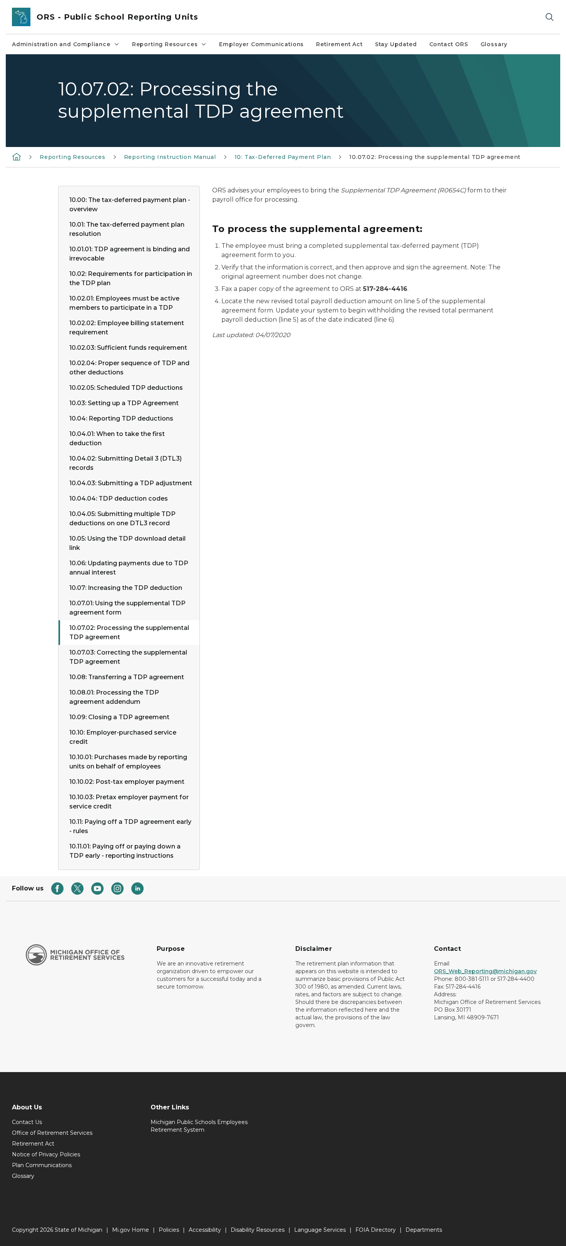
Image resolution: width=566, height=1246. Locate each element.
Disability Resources (258, 1229)
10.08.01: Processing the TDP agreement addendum (114, 697)
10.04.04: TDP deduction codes (118, 498)
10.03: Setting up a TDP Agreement (124, 403)
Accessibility (205, 1229)
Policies (169, 1229)
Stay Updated (396, 44)
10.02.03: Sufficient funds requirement (128, 347)
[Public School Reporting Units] (16, 156)
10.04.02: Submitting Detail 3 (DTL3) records (125, 463)
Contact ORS (448, 44)
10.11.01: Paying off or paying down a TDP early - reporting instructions (125, 851)
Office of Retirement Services (52, 1132)
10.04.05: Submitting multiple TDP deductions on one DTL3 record (122, 518)
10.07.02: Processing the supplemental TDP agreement (129, 632)
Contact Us (27, 1122)
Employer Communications (261, 44)
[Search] (549, 17)
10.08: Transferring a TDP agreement (126, 677)
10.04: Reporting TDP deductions (121, 418)
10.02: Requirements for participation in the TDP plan (130, 278)
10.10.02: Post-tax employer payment (126, 781)
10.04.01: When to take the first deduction (117, 438)
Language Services (320, 1229)
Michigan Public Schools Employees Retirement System (199, 1126)
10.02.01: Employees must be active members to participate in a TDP (124, 303)
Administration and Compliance (61, 44)
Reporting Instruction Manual (170, 157)
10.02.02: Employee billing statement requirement (126, 327)
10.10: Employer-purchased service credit (122, 737)
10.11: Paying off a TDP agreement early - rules (130, 826)
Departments (423, 1229)
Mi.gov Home (130, 1229)
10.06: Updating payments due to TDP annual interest (128, 568)
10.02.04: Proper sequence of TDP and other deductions (129, 367)
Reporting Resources (165, 44)
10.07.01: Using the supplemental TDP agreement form (127, 608)
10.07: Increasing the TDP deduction (125, 587)
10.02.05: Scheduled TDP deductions (126, 387)
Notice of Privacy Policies (46, 1154)
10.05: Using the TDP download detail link (127, 543)
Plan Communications (42, 1165)
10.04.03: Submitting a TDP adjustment (130, 483)
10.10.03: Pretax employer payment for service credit (129, 801)
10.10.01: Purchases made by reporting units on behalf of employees (128, 761)
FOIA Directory (375, 1229)
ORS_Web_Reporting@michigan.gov (485, 971)
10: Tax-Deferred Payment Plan (282, 157)
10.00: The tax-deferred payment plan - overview (129, 204)
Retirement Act (339, 44)
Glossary (494, 44)
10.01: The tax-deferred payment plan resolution (126, 229)
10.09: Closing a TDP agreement (119, 717)
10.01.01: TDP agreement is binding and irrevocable (129, 254)
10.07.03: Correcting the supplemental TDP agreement (128, 657)
